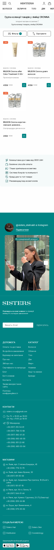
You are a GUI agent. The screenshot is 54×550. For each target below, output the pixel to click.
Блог (5, 372)
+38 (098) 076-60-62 (15, 509)
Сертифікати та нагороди (14, 367)
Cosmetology (37, 533)
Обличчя (32, 351)
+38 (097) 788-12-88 (16, 431)
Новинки (32, 367)
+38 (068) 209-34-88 (15, 501)
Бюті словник (8, 376)
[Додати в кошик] (24, 85)
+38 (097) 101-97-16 (15, 485)
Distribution (11, 533)
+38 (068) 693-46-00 (16, 438)
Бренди (31, 376)
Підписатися (22, 229)
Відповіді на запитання (13, 355)
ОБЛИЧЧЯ (21, 9)
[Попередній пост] (8, 263)
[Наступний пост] (46, 263)
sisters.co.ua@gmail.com (17, 411)
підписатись (42, 325)
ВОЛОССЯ (7, 9)
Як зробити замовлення (13, 351)
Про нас (6, 359)
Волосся (32, 347)
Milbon (6, 68)
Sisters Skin (37, 527)
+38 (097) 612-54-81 (15, 427)
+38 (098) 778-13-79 (15, 468)
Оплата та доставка (12, 347)
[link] (49, 3)
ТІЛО (33, 9)
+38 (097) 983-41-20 (16, 435)
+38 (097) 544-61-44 (15, 493)
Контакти (7, 380)
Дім (30, 359)
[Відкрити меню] (4, 3)
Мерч (30, 363)
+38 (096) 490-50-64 (16, 446)
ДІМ (43, 9)
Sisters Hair (11, 527)
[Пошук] (10, 3)
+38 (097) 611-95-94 (15, 476)
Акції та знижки (35, 372)
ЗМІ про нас (8, 363)
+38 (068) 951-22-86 (16, 442)
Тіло (30, 355)
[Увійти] (44, 3)
